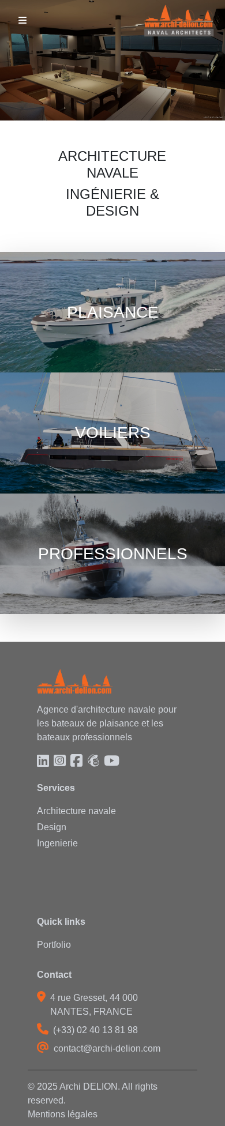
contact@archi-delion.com (107, 1048)
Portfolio (54, 945)
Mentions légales (62, 1114)
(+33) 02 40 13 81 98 (95, 1030)
